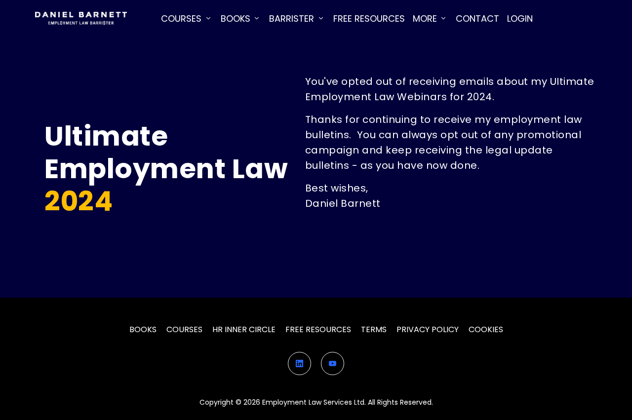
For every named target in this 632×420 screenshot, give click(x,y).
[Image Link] (81, 18)
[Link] (299, 363)
